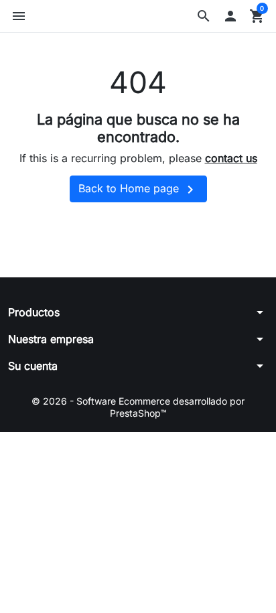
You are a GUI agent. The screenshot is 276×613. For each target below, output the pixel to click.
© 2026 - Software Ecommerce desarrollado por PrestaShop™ (138, 407)
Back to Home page (138, 190)
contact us (231, 158)
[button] (203, 16)
